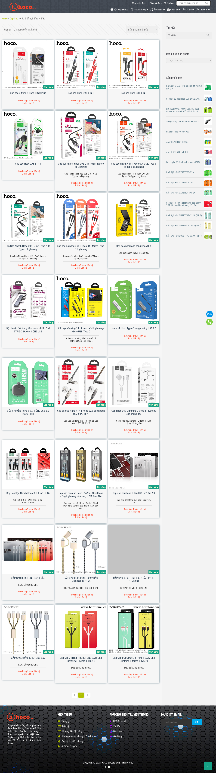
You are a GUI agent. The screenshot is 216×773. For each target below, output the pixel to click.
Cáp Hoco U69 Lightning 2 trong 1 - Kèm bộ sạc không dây (133, 412)
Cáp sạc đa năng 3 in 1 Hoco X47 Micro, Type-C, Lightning (81, 247)
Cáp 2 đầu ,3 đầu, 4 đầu (32, 18)
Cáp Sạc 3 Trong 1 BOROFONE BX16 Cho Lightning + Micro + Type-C (81, 659)
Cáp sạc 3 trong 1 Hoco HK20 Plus (28, 93)
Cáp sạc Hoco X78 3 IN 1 (28, 163)
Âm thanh (158, 9)
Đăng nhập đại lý (139, 3)
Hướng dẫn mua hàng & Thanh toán (79, 736)
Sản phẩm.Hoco (121, 9)
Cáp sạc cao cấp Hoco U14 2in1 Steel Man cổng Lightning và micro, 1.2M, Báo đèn (81, 494)
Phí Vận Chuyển (69, 746)
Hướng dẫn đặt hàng (72, 731)
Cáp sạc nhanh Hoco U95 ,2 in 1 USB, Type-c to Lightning (81, 165)
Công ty (65, 721)
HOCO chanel (119, 721)
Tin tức (116, 726)
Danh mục (118, 731)
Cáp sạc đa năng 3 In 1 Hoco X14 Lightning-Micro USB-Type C (81, 330)
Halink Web (127, 762)
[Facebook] (105, 767)
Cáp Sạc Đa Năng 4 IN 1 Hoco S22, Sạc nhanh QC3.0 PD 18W (81, 412)
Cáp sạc (174, 9)
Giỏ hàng (170, 3)
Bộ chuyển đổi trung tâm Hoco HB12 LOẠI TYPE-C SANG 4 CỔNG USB (28, 330)
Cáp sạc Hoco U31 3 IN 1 (134, 93)
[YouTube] (109, 767)
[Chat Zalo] (209, 316)
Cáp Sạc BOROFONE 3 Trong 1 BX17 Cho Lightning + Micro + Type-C (134, 659)
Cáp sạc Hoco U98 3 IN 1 (81, 93)
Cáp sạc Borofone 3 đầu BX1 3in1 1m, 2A (134, 493)
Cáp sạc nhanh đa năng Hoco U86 (133, 246)
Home (5, 18)
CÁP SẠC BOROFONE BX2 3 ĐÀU (28, 578)
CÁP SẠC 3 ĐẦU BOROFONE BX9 (28, 657)
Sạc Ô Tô (203, 9)
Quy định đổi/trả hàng (72, 741)
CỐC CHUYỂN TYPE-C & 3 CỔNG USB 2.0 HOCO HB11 (28, 412)
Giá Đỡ (188, 9)
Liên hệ (65, 726)
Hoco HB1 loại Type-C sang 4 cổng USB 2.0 (133, 328)
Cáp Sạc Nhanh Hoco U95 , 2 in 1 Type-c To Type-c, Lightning (28, 247)
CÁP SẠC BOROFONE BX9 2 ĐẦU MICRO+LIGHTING (81, 579)
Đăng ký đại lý (156, 3)
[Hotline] (209, 324)
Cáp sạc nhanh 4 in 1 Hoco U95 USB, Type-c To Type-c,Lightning (133, 165)
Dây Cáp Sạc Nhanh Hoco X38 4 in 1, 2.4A (28, 493)
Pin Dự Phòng (140, 9)
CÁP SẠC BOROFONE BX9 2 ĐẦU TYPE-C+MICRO (133, 579)
